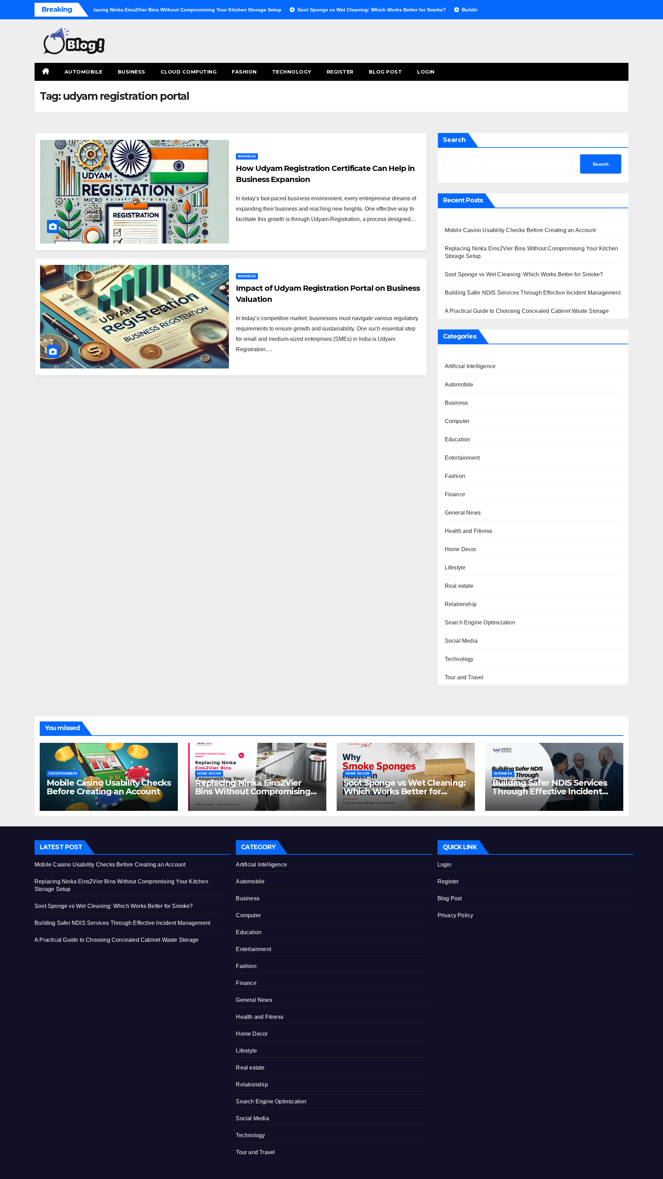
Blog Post (385, 72)
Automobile (84, 72)
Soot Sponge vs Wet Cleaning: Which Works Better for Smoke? (524, 274)
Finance (455, 494)
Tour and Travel (464, 677)
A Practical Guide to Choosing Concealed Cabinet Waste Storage (527, 311)
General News (463, 513)
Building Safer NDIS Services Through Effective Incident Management (533, 293)
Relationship (461, 604)
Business (131, 72)
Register (340, 72)
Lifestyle (455, 568)
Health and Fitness (468, 531)
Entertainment (462, 458)
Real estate (459, 586)
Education (457, 439)
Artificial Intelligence (470, 366)
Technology (291, 72)
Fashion (244, 72)
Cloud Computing (189, 72)
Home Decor (461, 549)
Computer (457, 421)
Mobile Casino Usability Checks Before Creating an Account (520, 230)
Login (426, 72)
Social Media (461, 641)
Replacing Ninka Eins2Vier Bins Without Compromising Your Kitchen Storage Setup (252, 791)
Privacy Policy (455, 915)
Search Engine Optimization (480, 622)
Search (454, 140)
